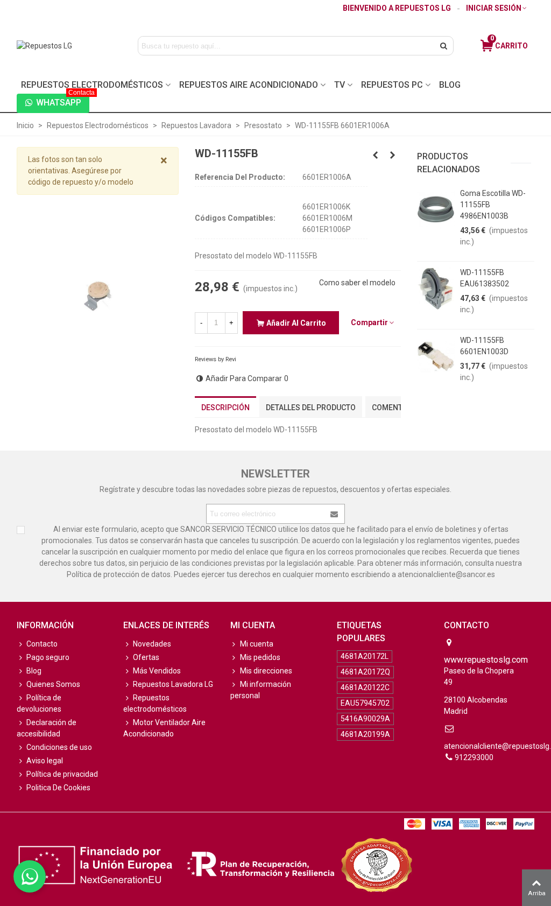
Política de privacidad (62, 774)
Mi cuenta (256, 644)
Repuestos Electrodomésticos (92, 85)
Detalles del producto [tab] (311, 407)
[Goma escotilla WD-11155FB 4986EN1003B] (436, 209)
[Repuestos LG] (66, 46)
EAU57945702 (365, 703)
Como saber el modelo (357, 282)
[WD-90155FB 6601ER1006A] (376, 155)
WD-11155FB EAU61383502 (484, 278)
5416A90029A (365, 718)
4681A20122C (365, 687)
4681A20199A (365, 734)
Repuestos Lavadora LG (173, 684)
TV (339, 85)
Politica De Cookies (58, 787)
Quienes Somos (53, 684)
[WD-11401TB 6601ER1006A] (393, 155)
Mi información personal (260, 690)
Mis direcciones (266, 670)
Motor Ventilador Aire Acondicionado (164, 728)
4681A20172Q (365, 672)
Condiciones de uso (59, 747)
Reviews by (215, 359)
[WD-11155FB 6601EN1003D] (436, 356)
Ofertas (146, 657)
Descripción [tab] (225, 407)
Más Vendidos (157, 670)
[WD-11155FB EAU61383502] (436, 288)
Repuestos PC (392, 85)
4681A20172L (364, 656)
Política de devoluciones (39, 703)
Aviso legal (44, 760)
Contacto (42, 644)
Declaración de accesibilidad (46, 728)
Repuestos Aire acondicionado (248, 85)
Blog (450, 85)
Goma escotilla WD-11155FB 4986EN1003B (493, 204)
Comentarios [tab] (398, 407)
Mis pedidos (260, 657)
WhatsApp (62, 101)
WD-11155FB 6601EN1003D (484, 346)
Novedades (152, 644)
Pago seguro (47, 657)
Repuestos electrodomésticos (155, 703)
